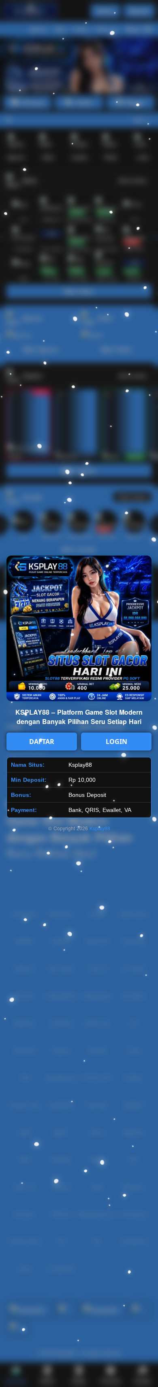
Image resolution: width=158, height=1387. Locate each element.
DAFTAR (41, 741)
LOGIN (116, 741)
